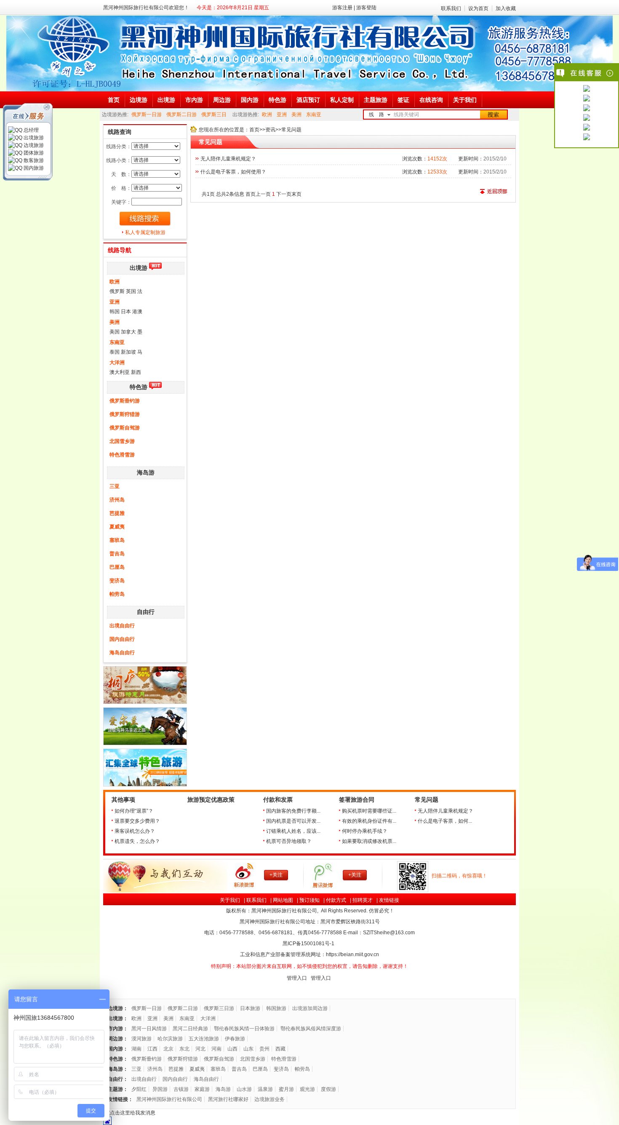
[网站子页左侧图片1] (145, 702)
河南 (216, 1049)
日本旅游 (250, 1008)
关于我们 (230, 900)
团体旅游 (33, 153)
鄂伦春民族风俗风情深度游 (310, 1029)
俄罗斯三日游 (219, 1008)
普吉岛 (117, 554)
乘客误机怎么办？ (135, 831)
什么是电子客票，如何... (445, 821)
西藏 (280, 1049)
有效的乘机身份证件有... (369, 821)
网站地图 (283, 900)
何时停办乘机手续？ (364, 831)
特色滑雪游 (122, 455)
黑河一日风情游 (149, 1029)
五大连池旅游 (204, 1039)
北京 (168, 1049)
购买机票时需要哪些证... (369, 811)
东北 (184, 1049)
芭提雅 (117, 513)
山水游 (244, 1089)
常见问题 (426, 800)
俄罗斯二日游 (181, 114)
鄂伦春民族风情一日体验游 (244, 1029)
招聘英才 (362, 900)
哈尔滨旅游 (170, 1039)
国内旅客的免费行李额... (293, 811)
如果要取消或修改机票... (369, 841)
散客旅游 (33, 160)
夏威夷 (117, 527)
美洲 (296, 114)
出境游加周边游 (310, 1008)
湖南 (136, 1049)
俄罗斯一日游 (146, 114)
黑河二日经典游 (190, 1029)
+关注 (276, 875)
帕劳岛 (117, 594)
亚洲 (282, 114)
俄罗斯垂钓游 (124, 401)
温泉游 (265, 1089)
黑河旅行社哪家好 (228, 1099)
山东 (248, 1049)
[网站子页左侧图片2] (145, 743)
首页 (254, 130)
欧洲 (267, 114)
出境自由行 (122, 626)
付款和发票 (278, 800)
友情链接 (389, 900)
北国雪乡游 (122, 441)
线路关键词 (406, 114)
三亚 (114, 486)
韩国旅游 (276, 1008)
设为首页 (478, 8)
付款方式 (336, 900)
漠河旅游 (141, 1039)
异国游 (160, 1089)
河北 (200, 1049)
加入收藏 (506, 8)
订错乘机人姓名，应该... (293, 831)
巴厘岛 (117, 567)
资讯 (270, 130)
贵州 (264, 1049)
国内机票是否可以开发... (293, 821)
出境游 (138, 268)
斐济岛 (117, 581)
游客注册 (342, 8)
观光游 (307, 1089)
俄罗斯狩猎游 (124, 414)
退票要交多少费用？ (137, 821)
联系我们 (451, 8)
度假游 (328, 1089)
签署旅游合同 (356, 800)
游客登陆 (366, 8)
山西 (232, 1049)
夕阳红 (139, 1089)
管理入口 (297, 978)
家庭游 (202, 1089)
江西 (152, 1049)
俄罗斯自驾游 (124, 428)
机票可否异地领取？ (289, 841)
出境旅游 (33, 138)
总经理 (30, 130)
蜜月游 (286, 1089)
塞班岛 (117, 540)
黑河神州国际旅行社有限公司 (169, 1099)
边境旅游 (33, 145)
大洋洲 (117, 362)
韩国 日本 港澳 (125, 312)
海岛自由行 (122, 653)
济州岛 (117, 500)
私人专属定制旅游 (145, 232)
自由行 (146, 612)
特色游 (138, 387)
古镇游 (181, 1089)
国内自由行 (122, 639)
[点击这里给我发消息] (586, 89)
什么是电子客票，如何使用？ (233, 172)
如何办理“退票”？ (134, 811)
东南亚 (313, 114)
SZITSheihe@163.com (389, 933)
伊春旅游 (235, 1039)
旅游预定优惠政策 (211, 800)
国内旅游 (33, 168)
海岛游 (146, 472)
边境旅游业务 (269, 1099)
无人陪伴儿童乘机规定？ (228, 159)
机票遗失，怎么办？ (137, 841)
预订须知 (309, 900)
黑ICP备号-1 (309, 943)
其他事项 (123, 800)
